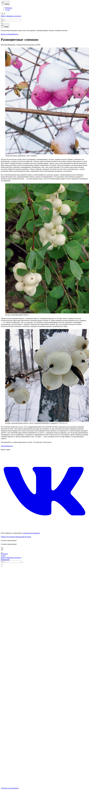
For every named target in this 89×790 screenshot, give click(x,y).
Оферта (3, 537)
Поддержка (11, 537)
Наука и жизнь (6, 34)
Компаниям (20, 537)
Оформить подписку (13, 16)
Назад (6, 4)
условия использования (31, 533)
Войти (3, 16)
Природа (15, 34)
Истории (28, 537)
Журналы (8, 8)
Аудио (7, 10)
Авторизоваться (7, 446)
